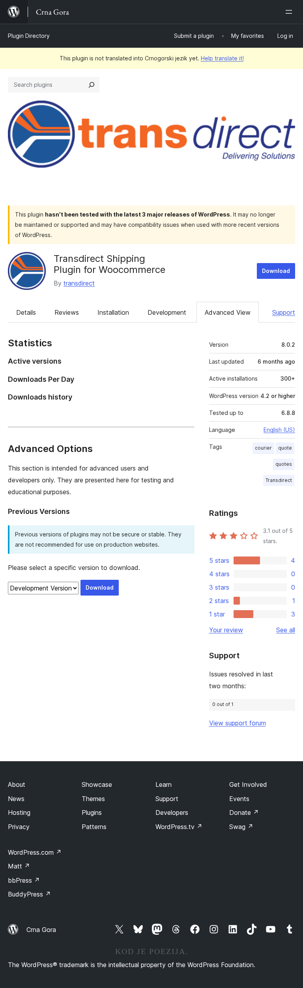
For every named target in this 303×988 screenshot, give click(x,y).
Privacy (19, 827)
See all (285, 630)
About (16, 784)
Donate (244, 812)
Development (167, 312)
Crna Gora (41, 930)
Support (283, 312)
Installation (113, 312)
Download (276, 270)
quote (285, 448)
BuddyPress (29, 894)
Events (239, 799)
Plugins (92, 812)
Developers (171, 812)
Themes (93, 799)
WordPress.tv (178, 827)
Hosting (19, 812)
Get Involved (248, 784)
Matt (19, 866)
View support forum (237, 723)
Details (26, 312)
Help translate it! (222, 58)
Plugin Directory (29, 35)
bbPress (24, 880)
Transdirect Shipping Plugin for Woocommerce (109, 264)
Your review (226, 630)
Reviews (66, 312)
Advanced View (228, 312)
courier (263, 448)
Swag (241, 827)
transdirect (79, 283)
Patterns (94, 827)
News (16, 799)
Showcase (97, 784)
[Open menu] (290, 12)
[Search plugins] (91, 85)
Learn (163, 784)
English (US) (279, 429)
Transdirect (279, 480)
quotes (283, 464)
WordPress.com (35, 852)
